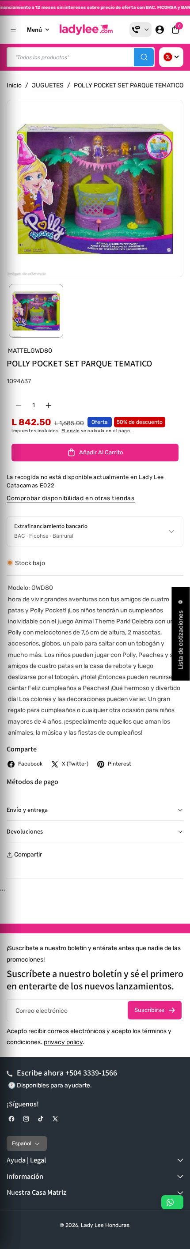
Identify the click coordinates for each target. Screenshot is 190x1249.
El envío (70, 431)
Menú (34, 29)
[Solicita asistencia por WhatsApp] (172, 1202)
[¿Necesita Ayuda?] (140, 29)
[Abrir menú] (13, 29)
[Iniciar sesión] (159, 29)
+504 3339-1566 (91, 1073)
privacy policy (63, 1042)
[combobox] (81, 57)
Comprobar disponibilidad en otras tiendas (71, 498)
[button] (175, 30)
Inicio (14, 85)
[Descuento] (171, 57)
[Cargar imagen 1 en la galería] (36, 311)
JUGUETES (48, 85)
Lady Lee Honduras (105, 1225)
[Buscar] (144, 57)
